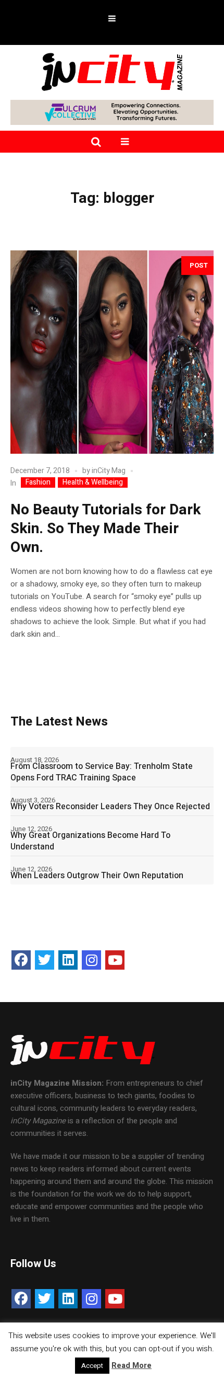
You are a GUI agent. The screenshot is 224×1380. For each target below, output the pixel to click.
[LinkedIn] (68, 960)
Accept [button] (92, 1366)
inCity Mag (109, 470)
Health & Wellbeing (93, 482)
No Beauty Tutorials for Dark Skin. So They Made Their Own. (105, 528)
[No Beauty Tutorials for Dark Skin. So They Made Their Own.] (112, 352)
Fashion (38, 482)
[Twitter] (44, 960)
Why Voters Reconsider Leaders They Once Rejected (110, 806)
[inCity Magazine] (112, 71)
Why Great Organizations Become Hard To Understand (90, 841)
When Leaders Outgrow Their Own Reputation (96, 875)
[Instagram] (91, 960)
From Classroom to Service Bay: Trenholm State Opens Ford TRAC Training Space (101, 772)
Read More (131, 1365)
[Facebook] (21, 960)
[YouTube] (115, 960)
